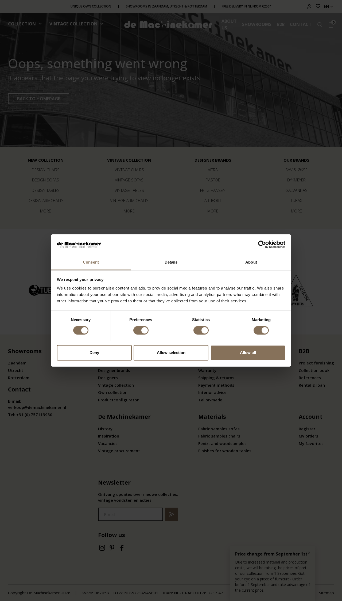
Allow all (248, 352)
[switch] (141, 330)
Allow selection (171, 352)
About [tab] (251, 262)
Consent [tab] (91, 262)
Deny (94, 352)
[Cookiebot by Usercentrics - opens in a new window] (262, 245)
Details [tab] (171, 262)
